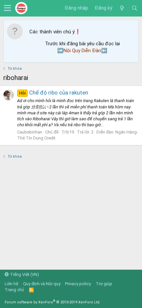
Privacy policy (78, 283)
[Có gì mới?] (122, 8)
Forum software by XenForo (52, 302)
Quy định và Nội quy (41, 283)
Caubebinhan (29, 132)
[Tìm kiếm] (134, 8)
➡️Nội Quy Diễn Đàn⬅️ (82, 51)
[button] (7, 8)
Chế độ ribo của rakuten (53, 92)
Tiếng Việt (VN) (24, 274)
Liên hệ (11, 283)
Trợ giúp (104, 283)
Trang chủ (14, 289)
